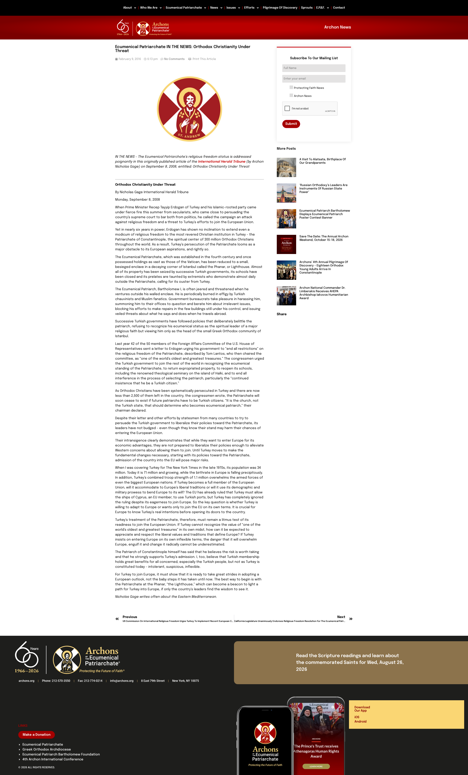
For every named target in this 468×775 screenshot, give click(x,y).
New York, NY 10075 (185, 681)
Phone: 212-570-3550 (56, 681)
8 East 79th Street (153, 681)
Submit (291, 124)
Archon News (303, 96)
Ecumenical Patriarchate (184, 7)
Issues (231, 7)
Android (360, 721)
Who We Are (148, 7)
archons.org (26, 681)
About (127, 7)
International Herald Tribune (222, 161)
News (214, 7)
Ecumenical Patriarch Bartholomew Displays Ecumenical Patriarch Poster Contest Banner (324, 214)
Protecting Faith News (309, 88)
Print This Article (204, 59)
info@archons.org (121, 681)
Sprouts (307, 7)
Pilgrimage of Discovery (280, 7)
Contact (339, 7)
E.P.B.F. (320, 7)
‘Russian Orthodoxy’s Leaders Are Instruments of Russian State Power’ (323, 189)
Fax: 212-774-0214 (90, 681)
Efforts (249, 7)
